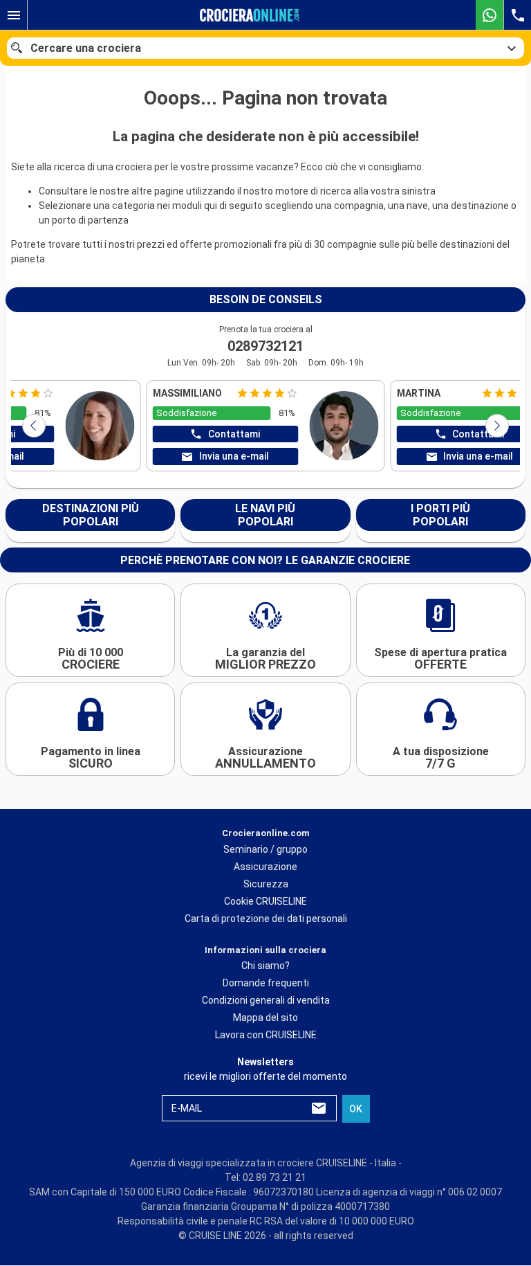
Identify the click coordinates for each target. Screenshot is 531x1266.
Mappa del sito (265, 1018)
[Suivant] (497, 425)
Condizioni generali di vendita (266, 1000)
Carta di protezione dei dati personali (266, 918)
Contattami (234, 434)
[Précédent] (34, 425)
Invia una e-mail (234, 456)
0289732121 (265, 346)
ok (355, 1108)
